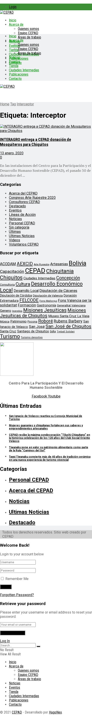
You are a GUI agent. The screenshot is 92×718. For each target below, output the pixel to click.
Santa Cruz (8, 331)
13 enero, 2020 (11, 153)
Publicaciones (18, 74)
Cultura (23, 284)
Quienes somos (28, 29)
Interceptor (25, 104)
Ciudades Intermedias (24, 70)
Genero (5, 311)
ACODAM (8, 264)
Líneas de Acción (22, 214)
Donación (70, 295)
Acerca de (16, 24)
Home (4, 104)
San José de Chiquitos (68, 326)
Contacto (15, 78)
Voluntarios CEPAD (24, 244)
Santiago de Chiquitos (33, 331)
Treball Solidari (66, 331)
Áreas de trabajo (29, 37)
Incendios (17, 311)
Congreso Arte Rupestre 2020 (32, 197)
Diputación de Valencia (48, 295)
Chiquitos (11, 277)
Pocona (32, 321)
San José (37, 326)
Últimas (15, 231)
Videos (14, 240)
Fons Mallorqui (48, 301)
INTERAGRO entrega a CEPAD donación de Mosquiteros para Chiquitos (35, 142)
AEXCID (25, 263)
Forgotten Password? (17, 595)
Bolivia (77, 263)
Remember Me (17, 579)
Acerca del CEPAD (23, 193)
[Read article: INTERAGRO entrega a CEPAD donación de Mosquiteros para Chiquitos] (46, 128)
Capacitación (12, 271)
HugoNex (55, 712)
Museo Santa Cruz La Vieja (68, 316)
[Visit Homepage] (7, 12)
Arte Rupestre (41, 264)
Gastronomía (46, 305)
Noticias (14, 57)
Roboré (45, 321)
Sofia (53, 331)
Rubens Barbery (68, 321)
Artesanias (59, 264)
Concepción (68, 277)
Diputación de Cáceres (58, 290)
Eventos (14, 61)
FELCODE (29, 300)
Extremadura (9, 300)
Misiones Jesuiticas (45, 310)
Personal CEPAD (22, 223)
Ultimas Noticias (22, 236)
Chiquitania (60, 271)
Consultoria (7, 284)
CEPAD (35, 270)
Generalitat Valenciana (71, 305)
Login (13, 7)
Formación (27, 305)
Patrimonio (18, 321)
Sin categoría (19, 227)
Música (4, 321)
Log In (5, 641)
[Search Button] (38, 646)
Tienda (13, 50)
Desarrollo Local (26, 291)
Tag (13, 104)
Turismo (10, 336)
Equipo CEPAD (28, 33)
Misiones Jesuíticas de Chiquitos (43, 313)
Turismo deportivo (32, 337)
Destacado (17, 206)
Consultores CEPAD (24, 202)
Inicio (12, 20)
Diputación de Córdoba (16, 295)
